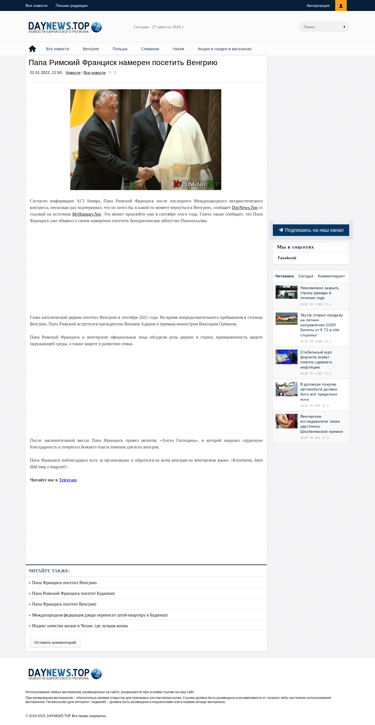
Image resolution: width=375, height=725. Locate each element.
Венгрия (91, 48)
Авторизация (318, 5)
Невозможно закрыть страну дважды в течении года (319, 293)
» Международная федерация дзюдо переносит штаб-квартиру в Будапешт (98, 615)
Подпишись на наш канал (314, 230)
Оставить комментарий (55, 642)
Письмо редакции (72, 5)
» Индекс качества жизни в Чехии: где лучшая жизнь (78, 625)
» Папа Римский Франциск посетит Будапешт (72, 593)
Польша (120, 48)
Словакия (150, 48)
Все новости (36, 5)
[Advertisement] (146, 269)
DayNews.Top (245, 207)
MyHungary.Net (86, 214)
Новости (73, 72)
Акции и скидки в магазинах (224, 48)
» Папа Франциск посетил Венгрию (63, 582)
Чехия (178, 48)
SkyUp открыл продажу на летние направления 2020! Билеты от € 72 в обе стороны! (321, 325)
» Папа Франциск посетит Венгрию (62, 604)
